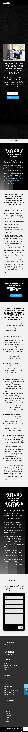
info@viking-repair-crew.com (10, 665)
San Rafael (8, 719)
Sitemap (6, 663)
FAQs (5, 661)
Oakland (8, 711)
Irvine (7, 709)
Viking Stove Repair (8, 686)
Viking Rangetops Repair (9, 692)
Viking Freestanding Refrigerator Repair (13, 680)
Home (10, 140)
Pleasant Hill (9, 717)
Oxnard (7, 721)
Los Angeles (8, 703)
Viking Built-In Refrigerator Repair (11, 678)
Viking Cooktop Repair (9, 694)
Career (5, 669)
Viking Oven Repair (8, 688)
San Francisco (9, 715)
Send (20, 628)
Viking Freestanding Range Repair (11, 690)
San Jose (8, 705)
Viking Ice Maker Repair (9, 682)
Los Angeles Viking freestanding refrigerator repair (13, 179)
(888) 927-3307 (13, 98)
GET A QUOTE (12, 93)
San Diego (8, 713)
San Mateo (8, 707)
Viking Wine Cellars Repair (10, 684)
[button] (26, 693)
